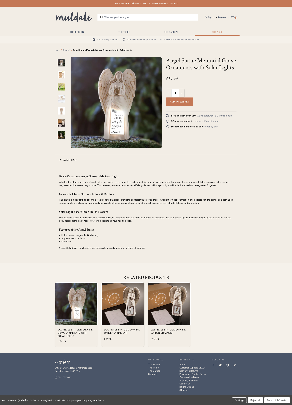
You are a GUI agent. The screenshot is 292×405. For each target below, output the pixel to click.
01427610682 (64, 377)
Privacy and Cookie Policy (192, 374)
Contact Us (184, 383)
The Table (124, 32)
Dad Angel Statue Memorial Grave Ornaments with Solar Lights (75, 332)
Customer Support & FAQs (192, 367)
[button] (146, 160)
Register (222, 17)
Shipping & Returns (188, 380)
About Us (184, 364)
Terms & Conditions (189, 377)
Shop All (217, 32)
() (235, 17)
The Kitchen (77, 32)
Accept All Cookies (277, 400)
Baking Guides (186, 387)
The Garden (171, 32)
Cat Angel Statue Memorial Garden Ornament (168, 331)
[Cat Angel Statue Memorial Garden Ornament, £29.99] (169, 304)
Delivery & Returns (188, 371)
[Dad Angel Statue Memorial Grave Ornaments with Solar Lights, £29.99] (76, 304)
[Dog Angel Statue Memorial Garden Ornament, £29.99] (123, 304)
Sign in (211, 17)
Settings (239, 400)
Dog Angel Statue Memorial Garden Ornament (122, 331)
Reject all (255, 400)
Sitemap (183, 390)
